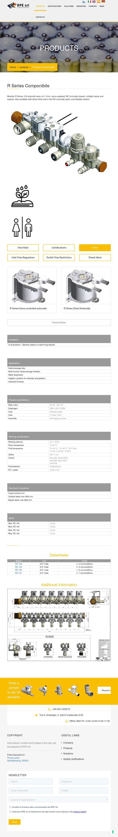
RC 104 (18, 563)
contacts (40, 17)
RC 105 (18, 566)
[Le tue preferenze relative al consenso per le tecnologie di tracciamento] (113, 832)
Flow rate (23, 247)
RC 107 (18, 572)
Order (95, 247)
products (40, 6)
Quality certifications (73, 759)
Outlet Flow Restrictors (59, 257)
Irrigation (81, 6)
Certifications (54, 6)
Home (13, 67)
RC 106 (18, 569)
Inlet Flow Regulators (23, 257)
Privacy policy (13, 757)
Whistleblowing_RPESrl (17, 760)
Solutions (69, 6)
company (93, 6)
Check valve (95, 257)
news (102, 6)
